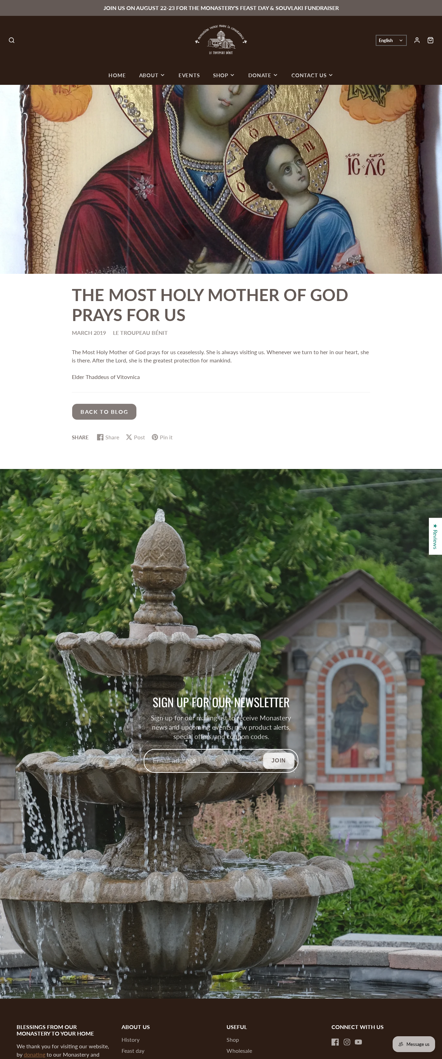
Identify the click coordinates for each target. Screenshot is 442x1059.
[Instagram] (347, 1042)
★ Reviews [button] (435, 536)
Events (189, 75)
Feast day (133, 1050)
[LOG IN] (417, 40)
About (148, 75)
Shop (220, 75)
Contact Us (309, 75)
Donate (259, 75)
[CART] (430, 40)
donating (34, 1054)
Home (117, 75)
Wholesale (239, 1050)
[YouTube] (358, 1042)
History (131, 1039)
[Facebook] (335, 1042)
